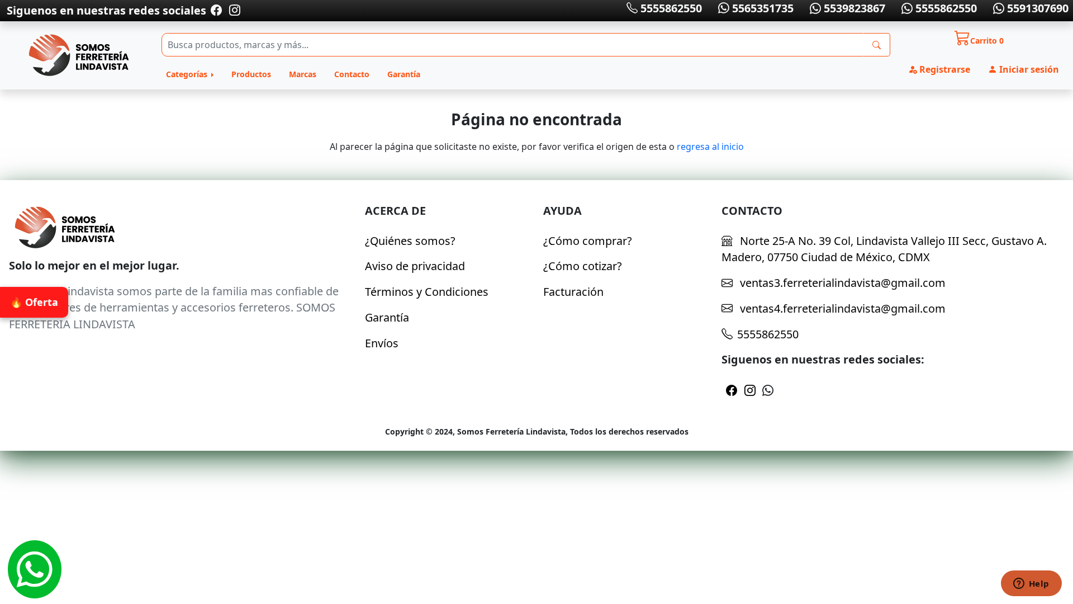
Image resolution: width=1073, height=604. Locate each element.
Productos (251, 74)
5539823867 (853, 8)
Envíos (381, 343)
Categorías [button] (188, 74)
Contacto (351, 74)
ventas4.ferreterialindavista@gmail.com (841, 308)
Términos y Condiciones (426, 291)
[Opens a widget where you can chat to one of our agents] (1031, 584)
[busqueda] (876, 44)
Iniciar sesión (1028, 69)
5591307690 (1036, 8)
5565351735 (761, 8)
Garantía (403, 74)
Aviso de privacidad (415, 265)
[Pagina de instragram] (233, 10)
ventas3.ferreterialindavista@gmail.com (841, 282)
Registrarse (943, 69)
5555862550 (670, 8)
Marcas (302, 74)
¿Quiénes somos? (410, 240)
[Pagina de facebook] (216, 10)
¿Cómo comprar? (587, 240)
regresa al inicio (710, 146)
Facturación (573, 291)
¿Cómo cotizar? (582, 265)
